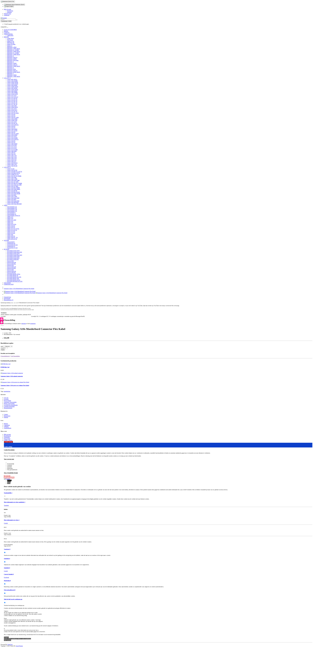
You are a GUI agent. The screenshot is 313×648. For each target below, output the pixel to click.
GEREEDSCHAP (9, 284)
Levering (6, 399)
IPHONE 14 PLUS (12, 57)
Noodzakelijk (8, 493)
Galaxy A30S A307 (12, 120)
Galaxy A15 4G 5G (12, 101)
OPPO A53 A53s (11, 224)
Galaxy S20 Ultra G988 (13, 180)
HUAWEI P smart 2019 (13, 253)
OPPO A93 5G (11, 236)
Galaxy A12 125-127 (12, 97)
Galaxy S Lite (10, 168)
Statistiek (7, 558)
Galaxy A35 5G (11, 127)
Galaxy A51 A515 (12, 136)
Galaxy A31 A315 (12, 122)
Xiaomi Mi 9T (11, 242)
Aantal (2, 348)
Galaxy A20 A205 (12, 105)
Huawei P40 (10, 269)
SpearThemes (19, 646)
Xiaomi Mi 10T (11, 243)
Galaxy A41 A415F (12, 130)
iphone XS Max (11, 44)
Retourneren (7, 416)
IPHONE (6, 37)
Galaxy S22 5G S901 (12, 186)
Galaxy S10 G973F (12, 170)
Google (6, 523)
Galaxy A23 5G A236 (13, 113)
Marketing (7, 580)
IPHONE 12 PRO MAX (13, 51)
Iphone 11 (9, 45)
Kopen (2, 349)
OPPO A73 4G (11, 231)
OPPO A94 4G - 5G (12, 237)
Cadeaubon (7, 425)
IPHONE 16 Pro (11, 69)
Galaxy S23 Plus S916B (13, 192)
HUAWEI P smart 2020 (13, 256)
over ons (6, 397)
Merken (6, 423)
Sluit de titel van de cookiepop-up (13, 599)
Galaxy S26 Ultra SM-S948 (14, 204)
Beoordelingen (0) (8, 300)
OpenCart (9, 644)
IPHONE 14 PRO (12, 59)
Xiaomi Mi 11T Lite (12, 247)
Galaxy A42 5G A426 (13, 133)
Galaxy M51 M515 (12, 79)
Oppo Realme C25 (12, 208)
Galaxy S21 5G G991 (13, 182)
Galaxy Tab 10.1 (11, 154)
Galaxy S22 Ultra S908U (13, 189)
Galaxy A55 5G (11, 142)
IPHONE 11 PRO (12, 47)
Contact (6, 414)
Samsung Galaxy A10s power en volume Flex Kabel (15, 385)
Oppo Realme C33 (12, 211)
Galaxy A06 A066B (12, 92)
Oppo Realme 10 (11, 214)
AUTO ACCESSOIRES (10, 29)
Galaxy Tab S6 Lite (12, 165)
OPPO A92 (10, 234)
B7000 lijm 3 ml (5, 367)
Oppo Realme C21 (12, 206)
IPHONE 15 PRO (12, 63)
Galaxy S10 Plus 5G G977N (14, 171)
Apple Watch (10, 38)
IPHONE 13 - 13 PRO (13, 53)
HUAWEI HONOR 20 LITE (14, 281)
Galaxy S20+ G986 (12, 179)
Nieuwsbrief (7, 438)
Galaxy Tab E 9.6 (11, 160)
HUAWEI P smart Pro (13, 259)
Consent (9, 480)
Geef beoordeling (15, 356)
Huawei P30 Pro (11, 268)
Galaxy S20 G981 (12, 177)
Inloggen (9, 12)
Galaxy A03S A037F (12, 83)
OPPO (5, 205)
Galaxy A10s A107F (12, 94)
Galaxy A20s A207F (12, 107)
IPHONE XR (10, 43)
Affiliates (6, 426)
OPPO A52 (10, 223)
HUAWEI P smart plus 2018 (14, 252)
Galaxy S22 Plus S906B (13, 187)
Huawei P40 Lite (11, 271)
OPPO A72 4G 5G (12, 230)
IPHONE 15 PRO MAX (13, 66)
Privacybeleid (7, 400)
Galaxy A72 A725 (12, 148)
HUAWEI (6, 249)
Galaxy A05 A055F (12, 88)
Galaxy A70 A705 (12, 145)
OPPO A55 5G (11, 227)
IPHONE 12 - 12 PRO (13, 50)
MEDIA (6, 31)
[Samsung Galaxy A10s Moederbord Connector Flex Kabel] (19, 291)
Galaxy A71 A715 (12, 146)
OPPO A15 (10, 217)
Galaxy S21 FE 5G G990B (14, 176)
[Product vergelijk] (3, 325)
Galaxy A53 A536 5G (13, 139)
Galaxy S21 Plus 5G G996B (14, 183)
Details (9, 482)
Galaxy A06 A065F (12, 91)
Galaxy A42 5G (11, 132)
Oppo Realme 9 (11, 212)
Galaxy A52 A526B (12, 138)
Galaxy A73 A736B (12, 149)
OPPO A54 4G (11, 225)
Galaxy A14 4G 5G (12, 100)
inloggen (24, 323)
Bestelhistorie (7, 436)
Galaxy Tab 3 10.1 (12, 157)
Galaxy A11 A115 (11, 95)
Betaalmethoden (8, 408)
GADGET (6, 32)
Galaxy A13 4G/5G (12, 98)
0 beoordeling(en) (5, 356)
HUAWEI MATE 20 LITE (14, 277)
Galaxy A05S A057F (12, 89)
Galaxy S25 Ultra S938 (13, 201)
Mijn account (7, 434)
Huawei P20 (10, 261)
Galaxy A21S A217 (12, 110)
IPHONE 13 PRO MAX (13, 54)
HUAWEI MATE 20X (13, 278)
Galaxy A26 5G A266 (13, 117)
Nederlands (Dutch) (19, 4)
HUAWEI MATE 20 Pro (13, 280)
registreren (33, 323)
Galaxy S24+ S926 (12, 196)
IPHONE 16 (10, 67)
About (8, 483)
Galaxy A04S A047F (12, 86)
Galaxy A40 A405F (12, 129)
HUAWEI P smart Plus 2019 (14, 255)
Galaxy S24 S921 (11, 195)
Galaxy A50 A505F (12, 135)
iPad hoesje (10, 40)
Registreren (10, 10)
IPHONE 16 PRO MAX (13, 72)
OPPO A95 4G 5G (12, 239)
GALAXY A (7, 78)
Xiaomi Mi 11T (11, 246)
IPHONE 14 (10, 56)
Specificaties (7, 298)
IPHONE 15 (10, 62)
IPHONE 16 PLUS (12, 70)
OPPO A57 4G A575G (13, 228)
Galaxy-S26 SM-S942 (13, 202)
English (11, 6)
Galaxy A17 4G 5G (12, 104)
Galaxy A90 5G (11, 152)
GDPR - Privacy (8, 440)
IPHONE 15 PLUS (12, 64)
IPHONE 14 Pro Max (13, 60)
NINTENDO (7, 283)
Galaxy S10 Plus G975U (13, 173)
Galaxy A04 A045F (12, 85)
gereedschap (7, 391)
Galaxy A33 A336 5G (13, 124)
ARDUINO (10, 35)
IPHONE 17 (10, 73)
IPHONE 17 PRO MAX (13, 76)
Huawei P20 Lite (11, 262)
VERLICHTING (8, 34)
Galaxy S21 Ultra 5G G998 (14, 185)
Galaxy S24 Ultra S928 (13, 198)
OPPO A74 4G (11, 233)
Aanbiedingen (7, 428)
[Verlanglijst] (1, 325)
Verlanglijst (7, 437)
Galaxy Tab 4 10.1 (12, 158)
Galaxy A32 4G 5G (12, 123)
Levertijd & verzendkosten (11, 405)
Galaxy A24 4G (11, 114)
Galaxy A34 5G (11, 126)
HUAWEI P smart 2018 (13, 250)
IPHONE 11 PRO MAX (13, 48)
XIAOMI (6, 240)
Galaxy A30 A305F (12, 119)
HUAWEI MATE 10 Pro (13, 274)
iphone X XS (10, 41)
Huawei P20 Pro (11, 264)
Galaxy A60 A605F (12, 144)
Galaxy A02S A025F (12, 82)
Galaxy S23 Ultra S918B (13, 193)
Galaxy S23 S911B (12, 190)
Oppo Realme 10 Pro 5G (13, 215)
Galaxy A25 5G (11, 116)
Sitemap (6, 417)
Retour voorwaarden (9, 403)
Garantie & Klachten (9, 406)
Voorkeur (7, 549)
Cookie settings (8, 441)
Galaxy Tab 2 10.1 (12, 155)
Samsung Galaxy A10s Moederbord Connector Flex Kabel (19, 288)
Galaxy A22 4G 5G (12, 111)
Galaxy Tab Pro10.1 (12, 163)
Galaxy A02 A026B (12, 81)
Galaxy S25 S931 (11, 199)
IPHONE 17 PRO (12, 75)
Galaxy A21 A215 (12, 108)
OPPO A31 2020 (11, 220)
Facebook (6, 577)
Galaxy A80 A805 (12, 151)
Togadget (6, 505)
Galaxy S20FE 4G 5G (13, 174)
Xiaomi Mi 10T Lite (12, 245)
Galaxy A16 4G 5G (12, 103)
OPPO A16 (10, 218)
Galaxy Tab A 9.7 (11, 161)
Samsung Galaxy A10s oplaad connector (12, 376)
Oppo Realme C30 (12, 209)
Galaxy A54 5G (11, 141)
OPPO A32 (10, 221)
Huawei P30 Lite (11, 266)
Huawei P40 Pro (11, 272)
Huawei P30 (10, 265)
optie (2, 346)
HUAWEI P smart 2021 (13, 258)
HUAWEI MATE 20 (12, 275)
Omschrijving (7, 297)
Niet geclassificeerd (9, 590)
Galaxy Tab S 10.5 (12, 164)
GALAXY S (7, 167)
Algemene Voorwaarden (10, 402)
